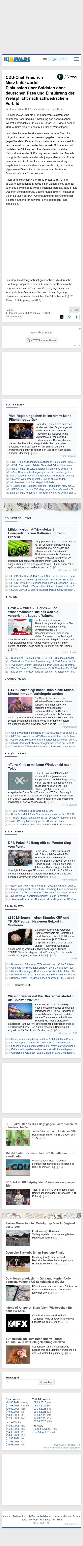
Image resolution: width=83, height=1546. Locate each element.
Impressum (56, 1516)
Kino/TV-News (15, 753)
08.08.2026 (40, 1405)
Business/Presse (18, 984)
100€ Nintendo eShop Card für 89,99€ (32, 810)
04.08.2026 (40, 1417)
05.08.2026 (40, 1414)
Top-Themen (15, 404)
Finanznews (14, 906)
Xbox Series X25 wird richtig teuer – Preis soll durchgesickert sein (47, 746)
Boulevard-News (18, 518)
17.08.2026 (13, 1417)
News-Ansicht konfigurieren (66, 1444)
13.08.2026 (13, 1435)
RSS (59, 1519)
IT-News (11, 596)
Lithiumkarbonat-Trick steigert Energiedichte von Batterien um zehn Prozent (36, 533)
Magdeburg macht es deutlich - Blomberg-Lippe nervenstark (44, 889)
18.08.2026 (13, 1414)
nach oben (70, 1523)
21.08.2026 (13, 1405)
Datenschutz (20, 1516)
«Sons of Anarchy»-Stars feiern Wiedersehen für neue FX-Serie (39, 1309)
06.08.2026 (40, 1411)
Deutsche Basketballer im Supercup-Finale (35, 1252)
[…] (30, 453)
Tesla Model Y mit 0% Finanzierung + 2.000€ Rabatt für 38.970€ (46, 661)
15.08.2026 (13, 1428)
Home (67, 1516)
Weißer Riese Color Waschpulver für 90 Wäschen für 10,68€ (44, 668)
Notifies (76, 1447)
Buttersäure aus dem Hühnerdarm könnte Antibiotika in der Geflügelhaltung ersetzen (35, 1340)
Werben (33, 1519)
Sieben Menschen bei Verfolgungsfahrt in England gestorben (40, 1224)
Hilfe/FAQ (44, 1519)
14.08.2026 (13, 1432)
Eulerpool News (54, 109)
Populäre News (42, 1428)
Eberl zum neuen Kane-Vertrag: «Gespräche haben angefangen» (47, 885)
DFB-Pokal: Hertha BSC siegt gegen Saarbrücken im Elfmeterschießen (41, 1125)
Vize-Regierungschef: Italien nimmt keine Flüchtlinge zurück (40, 417)
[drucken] (76, 309)
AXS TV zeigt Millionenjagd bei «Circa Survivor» (37, 821)
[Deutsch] (45, 59)
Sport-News (14, 831)
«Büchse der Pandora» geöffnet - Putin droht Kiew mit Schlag (45, 485)
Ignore (67, 1447)
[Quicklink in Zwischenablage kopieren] (71, 309)
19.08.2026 (13, 1411)
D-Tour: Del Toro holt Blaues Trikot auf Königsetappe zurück (43, 892)
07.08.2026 (40, 1408)
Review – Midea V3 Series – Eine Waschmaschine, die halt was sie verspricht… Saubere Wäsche (33, 612)
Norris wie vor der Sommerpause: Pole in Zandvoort (39, 895)
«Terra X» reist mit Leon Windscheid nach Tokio (40, 766)
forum (77, 345)
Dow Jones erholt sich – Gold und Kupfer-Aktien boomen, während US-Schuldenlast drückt (39, 1280)
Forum (76, 1516)
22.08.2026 (13, 1402)
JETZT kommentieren (43, 340)
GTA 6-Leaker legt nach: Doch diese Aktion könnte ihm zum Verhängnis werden (41, 691)
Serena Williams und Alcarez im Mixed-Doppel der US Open (44, 899)
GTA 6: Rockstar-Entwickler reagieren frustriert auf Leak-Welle (44, 743)
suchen (48, 1382)
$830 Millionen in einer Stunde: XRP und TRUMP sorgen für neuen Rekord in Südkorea (38, 921)
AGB (31, 1516)
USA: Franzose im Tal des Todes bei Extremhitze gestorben (44, 465)
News (24, 1519)
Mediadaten (42, 1516)
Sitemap (6, 1516)
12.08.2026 (13, 1438)
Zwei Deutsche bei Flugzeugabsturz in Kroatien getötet (42, 472)
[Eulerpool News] (15, 313)
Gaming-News (15, 678)
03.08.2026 (40, 1421)
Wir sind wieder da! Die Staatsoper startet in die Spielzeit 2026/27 (41, 998)
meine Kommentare (53, 1447)
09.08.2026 (40, 1402)
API (53, 1519)
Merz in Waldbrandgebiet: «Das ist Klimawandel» (39, 478)
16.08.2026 (13, 1425)
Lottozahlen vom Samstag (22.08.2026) (33, 482)
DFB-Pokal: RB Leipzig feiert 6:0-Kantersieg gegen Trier (42, 468)
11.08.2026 (13, 1441)
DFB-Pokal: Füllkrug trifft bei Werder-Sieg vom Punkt (39, 844)
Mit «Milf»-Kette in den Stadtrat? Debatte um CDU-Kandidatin (40, 1154)
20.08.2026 (13, 1408)
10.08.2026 (13, 1444)
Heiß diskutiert (41, 1432)
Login (53, 59)
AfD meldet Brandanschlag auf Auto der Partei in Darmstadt (44, 475)
